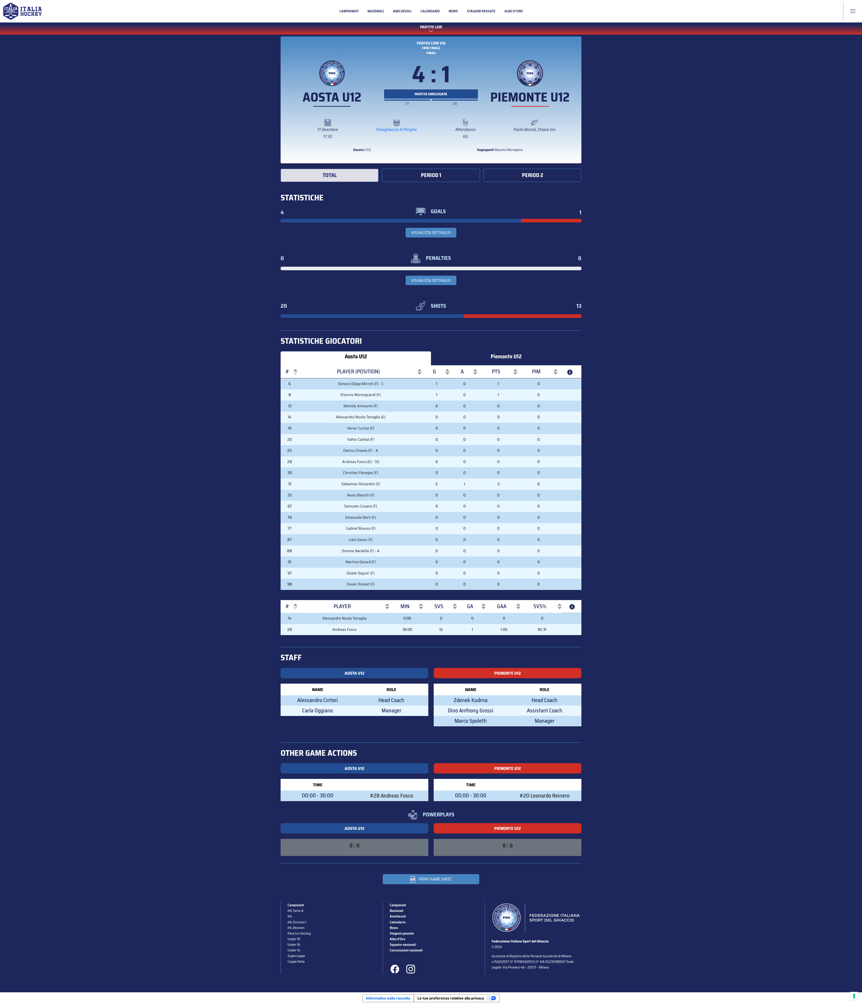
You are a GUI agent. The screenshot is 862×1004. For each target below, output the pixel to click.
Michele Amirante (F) (360, 406)
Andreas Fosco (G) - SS (360, 462)
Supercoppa (296, 956)
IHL (290, 916)
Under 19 (294, 939)
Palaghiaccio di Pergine (396, 129)
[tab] (329, 175)
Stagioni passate (481, 11)
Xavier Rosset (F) (361, 584)
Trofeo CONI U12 (431, 43)
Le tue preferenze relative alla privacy (451, 998)
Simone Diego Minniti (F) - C (361, 384)
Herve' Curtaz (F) (360, 428)
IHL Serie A (295, 910)
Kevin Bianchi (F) (360, 495)
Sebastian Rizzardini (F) (360, 484)
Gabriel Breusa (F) (361, 528)
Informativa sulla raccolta (388, 998)
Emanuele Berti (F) (360, 517)
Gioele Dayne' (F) (361, 573)
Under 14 (294, 950)
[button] (287, 371)
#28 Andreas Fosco (391, 795)
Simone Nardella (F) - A (361, 551)
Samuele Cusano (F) (360, 506)
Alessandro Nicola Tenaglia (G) (360, 417)
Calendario (430, 11)
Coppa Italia (296, 961)
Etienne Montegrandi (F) (361, 395)
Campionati (348, 11)
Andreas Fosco (344, 629)
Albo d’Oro (513, 11)
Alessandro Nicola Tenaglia (344, 618)
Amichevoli (402, 11)
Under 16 (294, 944)
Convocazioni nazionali (406, 950)
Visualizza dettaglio (431, 232)
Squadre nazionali (403, 944)
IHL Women (296, 928)
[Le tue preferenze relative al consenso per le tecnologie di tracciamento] (854, 996)
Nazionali (375, 11)
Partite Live (431, 27)
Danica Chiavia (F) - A (360, 450)
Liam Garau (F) (361, 539)
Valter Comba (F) (360, 439)
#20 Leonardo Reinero (545, 795)
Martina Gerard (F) (360, 562)
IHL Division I (297, 922)
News (453, 11)
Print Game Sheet (435, 879)
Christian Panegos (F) (360, 473)
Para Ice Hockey (299, 933)
